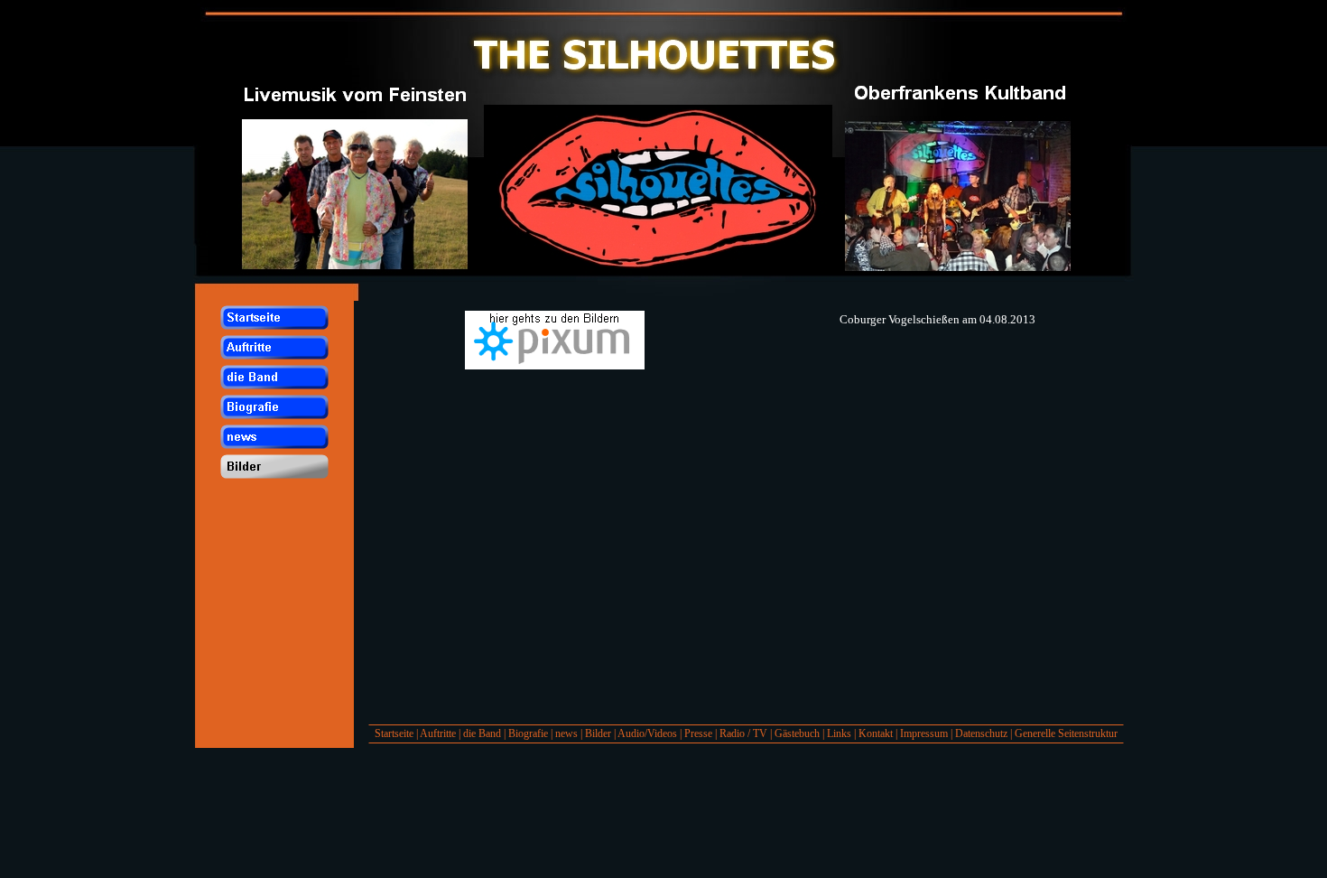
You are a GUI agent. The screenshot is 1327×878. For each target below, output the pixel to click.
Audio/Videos (647, 733)
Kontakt (875, 733)
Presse (698, 733)
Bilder (598, 733)
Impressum (924, 733)
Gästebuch (797, 733)
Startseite (394, 733)
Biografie (528, 733)
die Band (482, 733)
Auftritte (438, 733)
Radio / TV (743, 733)
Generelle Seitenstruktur (1066, 733)
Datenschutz (981, 733)
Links (839, 733)
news (566, 733)
